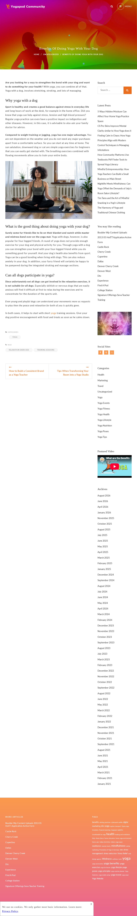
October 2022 (105, 682)
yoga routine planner (117, 871)
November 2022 (106, 676)
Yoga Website (97, 879)
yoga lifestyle (116, 867)
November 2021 (106, 733)
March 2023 (104, 659)
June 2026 (103, 501)
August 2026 (104, 496)
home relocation (109, 838)
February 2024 (105, 620)
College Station (105, 290)
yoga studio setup (104, 875)
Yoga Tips (102, 437)
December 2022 (106, 671)
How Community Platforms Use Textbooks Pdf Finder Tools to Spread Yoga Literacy (113, 160)
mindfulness (118, 846)
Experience (103, 281)
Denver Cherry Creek (108, 266)
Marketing (103, 380)
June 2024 (103, 597)
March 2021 (104, 772)
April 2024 (103, 609)
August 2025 (104, 529)
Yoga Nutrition (105, 426)
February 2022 (105, 716)
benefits (95, 822)
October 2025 (105, 524)
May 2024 (103, 603)
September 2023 (106, 642)
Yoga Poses (103, 431)
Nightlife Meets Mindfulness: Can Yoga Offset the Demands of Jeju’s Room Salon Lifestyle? (114, 189)
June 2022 (103, 699)
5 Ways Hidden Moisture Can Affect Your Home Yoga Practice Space (113, 116)
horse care (95, 842)
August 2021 (104, 750)
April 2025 (103, 552)
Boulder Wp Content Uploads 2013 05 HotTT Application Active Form (114, 237)
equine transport (115, 826)
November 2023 (106, 631)
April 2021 (103, 767)
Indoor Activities (105, 842)
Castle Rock (103, 247)
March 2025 (104, 558)
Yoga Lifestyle (104, 420)
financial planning (104, 830)
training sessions (45, 350)
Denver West (104, 271)
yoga (53, 313)
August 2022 (104, 693)
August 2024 (104, 586)
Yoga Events (104, 403)
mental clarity (106, 846)
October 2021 (105, 739)
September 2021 (106, 744)
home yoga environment (123, 838)
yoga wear (125, 875)
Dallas (100, 261)
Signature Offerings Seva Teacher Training (24, 886)
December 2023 (106, 626)
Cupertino (102, 257)
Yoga (14, 337)
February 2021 (105, 778)
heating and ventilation (122, 834)
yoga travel (116, 875)
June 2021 (103, 755)
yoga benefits (111, 863)
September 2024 (106, 580)
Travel (100, 386)
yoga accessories (97, 864)
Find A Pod (103, 285)
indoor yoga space (117, 842)
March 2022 (104, 710)
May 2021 (103, 761)
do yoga (105, 826)
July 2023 (102, 654)
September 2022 (106, 688)
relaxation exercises (19, 350)
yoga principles (104, 871)
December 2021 (106, 727)
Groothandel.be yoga (99, 834)
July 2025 (102, 535)
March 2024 (104, 614)
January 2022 (104, 722)
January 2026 (104, 513)
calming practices (105, 822)
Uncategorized (51, 54)
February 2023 (105, 665)
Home (36, 54)
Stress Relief (122, 854)
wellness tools (117, 859)
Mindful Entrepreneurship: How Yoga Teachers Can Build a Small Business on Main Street (113, 174)
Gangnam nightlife (117, 830)
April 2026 (103, 507)
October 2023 (105, 637)
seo (121, 850)
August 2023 (104, 648)
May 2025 (103, 546)
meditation (96, 846)
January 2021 (104, 784)
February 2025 (105, 563)
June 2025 (103, 541)
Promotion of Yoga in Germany (109, 850)
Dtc (99, 276)
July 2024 (102, 592)
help (93, 838)
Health (101, 375)
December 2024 (106, 575)
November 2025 (106, 518)
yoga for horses (105, 867)
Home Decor (100, 838)
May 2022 (103, 705)
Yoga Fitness (104, 409)
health (110, 834)
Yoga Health (103, 414)
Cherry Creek (104, 252)
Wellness (107, 859)
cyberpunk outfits (117, 822)
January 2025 (104, 569)
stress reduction (110, 854)
